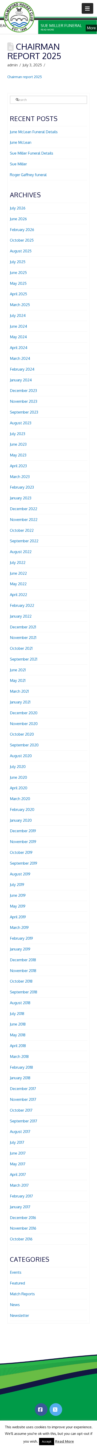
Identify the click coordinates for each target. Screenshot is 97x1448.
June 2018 (18, 1024)
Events (15, 1272)
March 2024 (20, 358)
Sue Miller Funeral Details (31, 153)
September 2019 (23, 863)
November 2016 (23, 1228)
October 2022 (22, 530)
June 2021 (18, 670)
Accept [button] (46, 1441)
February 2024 (22, 369)
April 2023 (18, 466)
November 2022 (23, 519)
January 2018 (20, 1078)
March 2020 (20, 798)
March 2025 (20, 304)
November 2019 (23, 841)
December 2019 (23, 831)
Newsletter (19, 1315)
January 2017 (20, 1207)
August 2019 (20, 874)
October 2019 (21, 852)
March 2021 (19, 691)
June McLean (20, 142)
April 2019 (18, 917)
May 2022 (18, 583)
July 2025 (17, 261)
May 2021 (17, 680)
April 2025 (18, 294)
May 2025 (18, 283)
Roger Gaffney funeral (28, 174)
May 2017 (17, 1164)
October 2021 (21, 648)
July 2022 (17, 562)
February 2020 (22, 809)
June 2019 (18, 895)
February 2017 (21, 1196)
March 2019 (19, 927)
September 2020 (24, 745)
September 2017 (23, 1121)
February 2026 (22, 229)
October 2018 (21, 981)
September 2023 (24, 412)
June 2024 (18, 326)
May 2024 (18, 336)
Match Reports (22, 1294)
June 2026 (18, 219)
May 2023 (18, 455)
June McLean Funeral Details (34, 131)
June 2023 (18, 444)
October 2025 (22, 240)
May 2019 (17, 906)
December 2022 (23, 508)
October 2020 (22, 734)
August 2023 (20, 423)
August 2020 (21, 755)
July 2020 (18, 766)
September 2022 (24, 541)
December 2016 (23, 1217)
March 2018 (19, 1056)
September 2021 (23, 659)
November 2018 (23, 970)
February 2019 (21, 938)
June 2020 (18, 777)
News (15, 1304)
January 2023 (20, 498)
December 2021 (23, 627)
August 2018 (20, 1002)
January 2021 (20, 702)
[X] (55, 1409)
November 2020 (24, 723)
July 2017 (17, 1142)
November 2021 (23, 637)
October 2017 (21, 1110)
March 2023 (20, 476)
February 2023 (22, 487)
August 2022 (21, 551)
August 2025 (21, 251)
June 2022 (18, 573)
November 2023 (23, 401)
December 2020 (23, 713)
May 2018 (17, 1035)
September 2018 (23, 992)
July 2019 (17, 884)
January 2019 (20, 949)
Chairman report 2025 (24, 77)
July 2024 (18, 315)
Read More (64, 1441)
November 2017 (23, 1099)
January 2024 (21, 380)
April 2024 (18, 347)
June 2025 (18, 272)
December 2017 (23, 1088)
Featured (17, 1283)
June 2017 (18, 1153)
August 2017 (20, 1131)
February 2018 (21, 1067)
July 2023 (17, 433)
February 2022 (22, 605)
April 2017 (18, 1174)
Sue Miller (18, 164)
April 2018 (18, 1045)
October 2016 (21, 1239)
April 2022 (18, 594)
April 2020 (18, 788)
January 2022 (21, 616)
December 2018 (23, 960)
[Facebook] (41, 1409)
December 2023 (23, 390)
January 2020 (21, 820)
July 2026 (17, 208)
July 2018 (17, 1013)
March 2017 (19, 1185)
